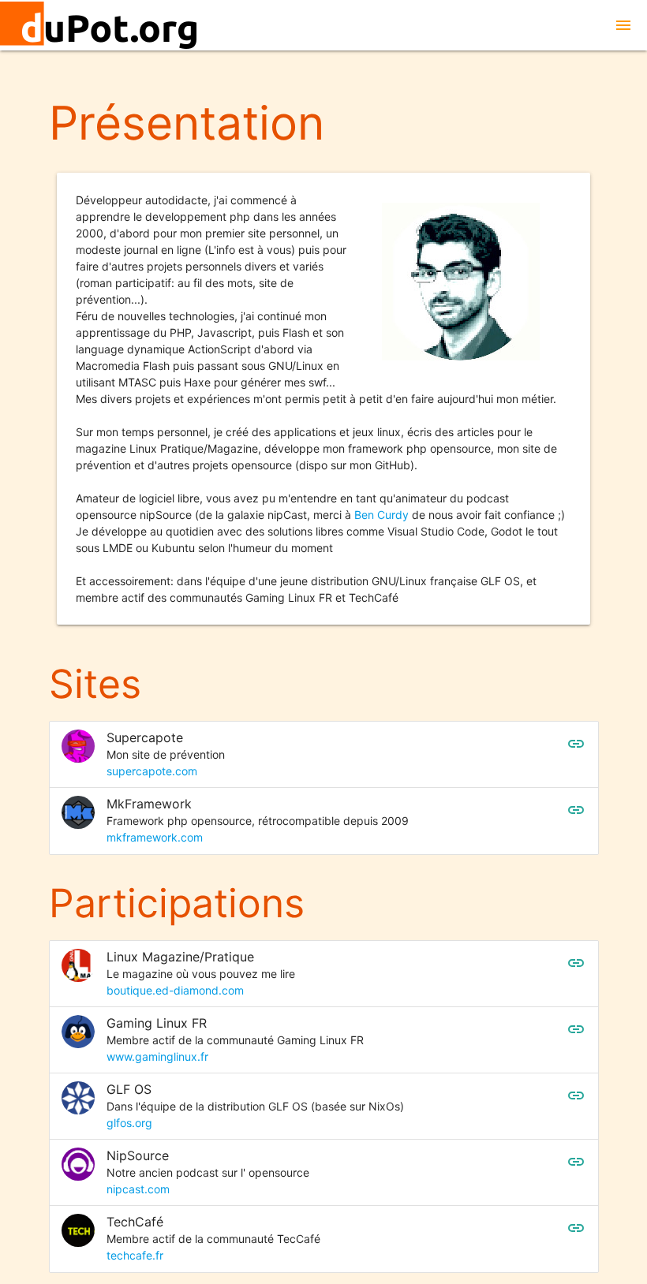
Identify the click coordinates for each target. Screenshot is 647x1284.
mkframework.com (155, 837)
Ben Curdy (381, 514)
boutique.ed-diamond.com (175, 990)
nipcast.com (138, 1189)
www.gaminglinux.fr (157, 1056)
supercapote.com (152, 771)
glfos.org (129, 1122)
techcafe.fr (135, 1255)
